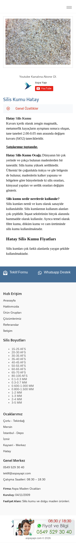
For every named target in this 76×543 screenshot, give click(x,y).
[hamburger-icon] (69, 7)
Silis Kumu (23, 118)
